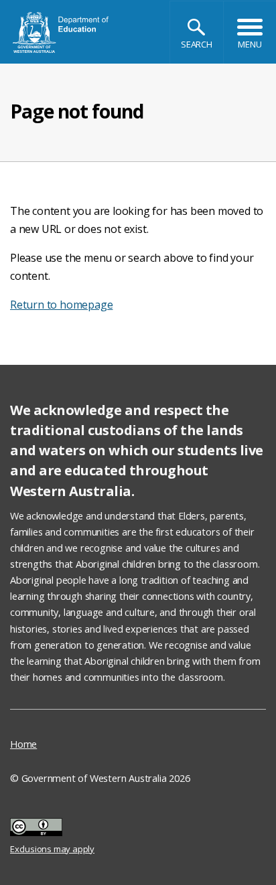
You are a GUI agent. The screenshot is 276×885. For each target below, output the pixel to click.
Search (196, 44)
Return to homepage (61, 304)
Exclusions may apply (52, 829)
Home (23, 744)
